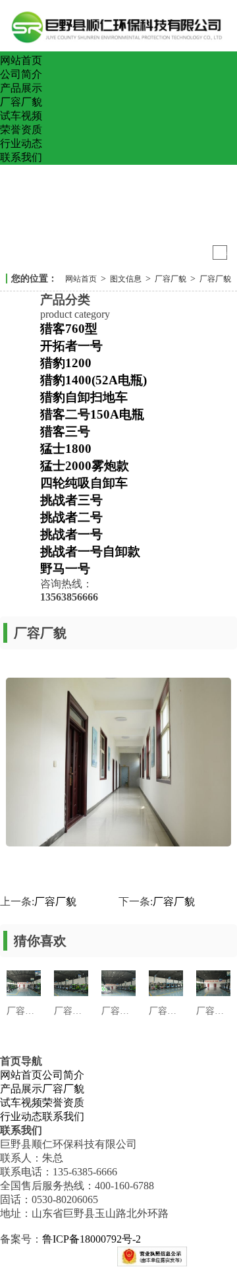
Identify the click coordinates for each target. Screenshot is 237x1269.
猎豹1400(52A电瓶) (93, 380)
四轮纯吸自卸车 (84, 483)
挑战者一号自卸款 (90, 551)
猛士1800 (66, 449)
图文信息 (126, 278)
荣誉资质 (21, 129)
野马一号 (65, 568)
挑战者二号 (71, 517)
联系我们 (21, 157)
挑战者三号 (71, 500)
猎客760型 (68, 329)
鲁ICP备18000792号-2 (91, 1239)
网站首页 (21, 60)
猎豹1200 (66, 363)
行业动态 (21, 143)
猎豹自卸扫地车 (84, 397)
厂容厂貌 (21, 101)
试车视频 (21, 115)
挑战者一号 (71, 534)
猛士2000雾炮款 (84, 466)
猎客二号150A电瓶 (92, 414)
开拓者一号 (71, 346)
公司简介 (21, 74)
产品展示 (21, 88)
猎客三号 (65, 431)
